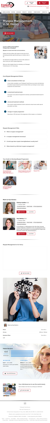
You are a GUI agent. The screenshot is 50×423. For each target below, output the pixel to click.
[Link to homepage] (10, 5)
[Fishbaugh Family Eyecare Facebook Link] (25, 403)
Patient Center (37, 12)
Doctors (13, 12)
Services (30, 12)
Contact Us (44, 12)
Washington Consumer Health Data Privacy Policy (18, 420)
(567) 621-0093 (32, 411)
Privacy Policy (5, 420)
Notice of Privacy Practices (42, 418)
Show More (43, 329)
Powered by (17, 416)
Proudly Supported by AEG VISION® (35, 416)
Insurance (18, 12)
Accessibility (13, 418)
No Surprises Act (32, 418)
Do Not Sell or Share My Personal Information (38, 420)
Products (24, 12)
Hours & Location (6, 12)
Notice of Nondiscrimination (22, 418)
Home (3, 418)
